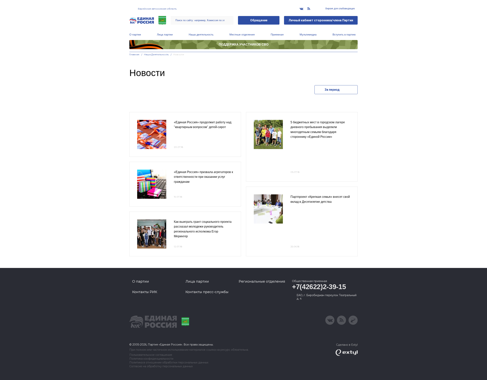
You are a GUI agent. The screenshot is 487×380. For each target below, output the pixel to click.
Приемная (277, 34)
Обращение (258, 20)
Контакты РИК (144, 292)
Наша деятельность (201, 34)
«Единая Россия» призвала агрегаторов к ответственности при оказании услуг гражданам (203, 176)
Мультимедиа (308, 34)
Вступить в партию (344, 34)
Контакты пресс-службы (206, 292)
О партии (135, 34)
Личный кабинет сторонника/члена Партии (321, 20)
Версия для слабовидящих (340, 8)
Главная (134, 54)
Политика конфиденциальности (151, 358)
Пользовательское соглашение (150, 355)
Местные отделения (242, 34)
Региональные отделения (262, 281)
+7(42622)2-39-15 (319, 287)
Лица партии (165, 34)
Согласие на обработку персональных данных (161, 366)
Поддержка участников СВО (243, 44)
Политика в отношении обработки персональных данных (168, 362)
